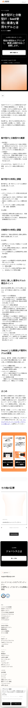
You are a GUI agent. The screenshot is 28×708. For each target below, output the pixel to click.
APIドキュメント (5, 664)
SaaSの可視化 (4, 625)
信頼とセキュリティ (6, 679)
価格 (2, 646)
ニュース (3, 678)
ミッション (4, 674)
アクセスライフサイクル (7, 614)
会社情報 (3, 672)
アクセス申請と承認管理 (7, 612)
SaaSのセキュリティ (6, 627)
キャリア (3, 676)
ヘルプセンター (5, 663)
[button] (23, 2)
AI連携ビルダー (5, 618)
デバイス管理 (4, 633)
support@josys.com (8, 576)
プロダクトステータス (7, 666)
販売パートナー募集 (6, 681)
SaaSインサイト (5, 610)
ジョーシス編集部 (7, 30)
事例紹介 (3, 653)
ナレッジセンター (5, 659)
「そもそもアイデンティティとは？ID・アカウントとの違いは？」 (13, 422)
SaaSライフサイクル (6, 642)
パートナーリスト (5, 683)
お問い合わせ (4, 685)
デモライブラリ (5, 655)
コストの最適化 (5, 631)
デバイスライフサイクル (7, 640)
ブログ (3, 652)
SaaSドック (4, 638)
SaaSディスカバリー (6, 608)
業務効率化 (4, 629)
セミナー (3, 661)
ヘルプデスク (4, 644)
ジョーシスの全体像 (6, 607)
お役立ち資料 (4, 657)
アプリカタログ (5, 620)
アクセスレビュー (5, 616)
